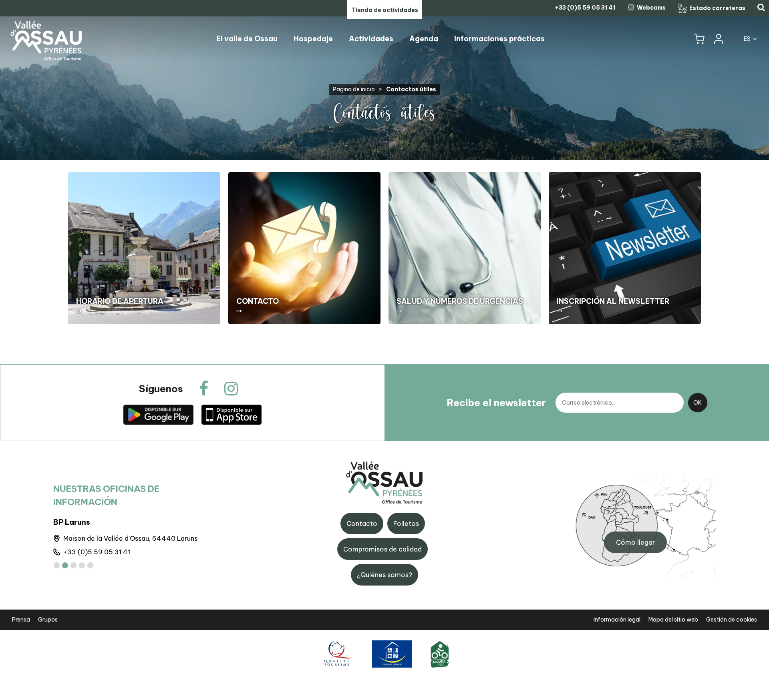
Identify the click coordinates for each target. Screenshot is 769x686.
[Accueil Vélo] (440, 653)
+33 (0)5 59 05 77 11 (96, 552)
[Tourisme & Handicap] (392, 653)
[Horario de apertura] (144, 248)
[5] (90, 565)
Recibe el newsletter (496, 403)
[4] (82, 565)
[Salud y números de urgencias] (465, 248)
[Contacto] (304, 248)
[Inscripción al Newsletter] (625, 248)
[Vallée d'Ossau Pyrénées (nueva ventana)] (158, 414)
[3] (73, 565)
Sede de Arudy (80, 522)
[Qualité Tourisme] (336, 653)
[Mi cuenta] (718, 39)
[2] (65, 565)
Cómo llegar (635, 542)
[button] (699, 39)
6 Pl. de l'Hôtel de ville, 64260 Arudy (120, 538)
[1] (56, 565)
